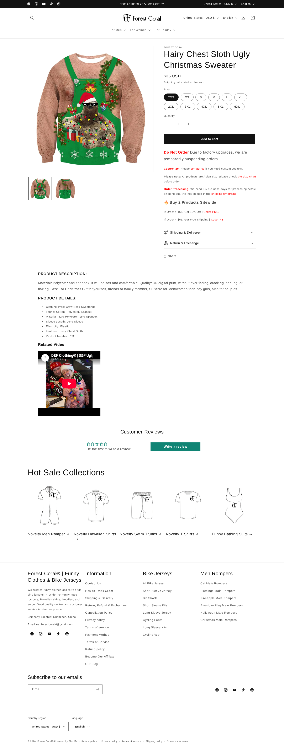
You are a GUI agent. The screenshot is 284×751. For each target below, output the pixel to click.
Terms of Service (97, 642)
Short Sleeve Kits (155, 605)
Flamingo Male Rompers (218, 590)
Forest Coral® (45, 741)
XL (241, 97)
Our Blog (91, 664)
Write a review (175, 446)
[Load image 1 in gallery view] (40, 188)
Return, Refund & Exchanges (106, 605)
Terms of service (97, 627)
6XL (237, 106)
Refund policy (95, 649)
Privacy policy (95, 620)
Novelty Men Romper (46, 534)
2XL (171, 106)
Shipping (169, 82)
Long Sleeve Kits (155, 627)
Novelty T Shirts (180, 534)
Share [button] (172, 256)
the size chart (247, 176)
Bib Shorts (150, 598)
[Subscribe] (97, 689)
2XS (171, 97)
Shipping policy (154, 741)
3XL (188, 106)
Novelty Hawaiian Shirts (95, 534)
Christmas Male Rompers (218, 620)
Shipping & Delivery (99, 598)
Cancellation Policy (98, 612)
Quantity (169, 115)
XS (187, 97)
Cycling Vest (151, 634)
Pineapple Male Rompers (218, 598)
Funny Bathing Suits (230, 534)
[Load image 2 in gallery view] (65, 188)
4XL (204, 106)
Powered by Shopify (65, 741)
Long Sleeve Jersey (157, 612)
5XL (221, 106)
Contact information (178, 741)
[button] (32, 17)
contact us (198, 168)
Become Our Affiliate (100, 656)
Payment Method (97, 634)
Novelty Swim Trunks (138, 534)
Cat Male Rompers (213, 583)
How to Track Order (99, 590)
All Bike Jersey (153, 583)
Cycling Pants (152, 620)
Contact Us (93, 583)
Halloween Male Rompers (218, 612)
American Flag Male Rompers (221, 605)
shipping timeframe (224, 193)
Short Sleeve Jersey (157, 590)
